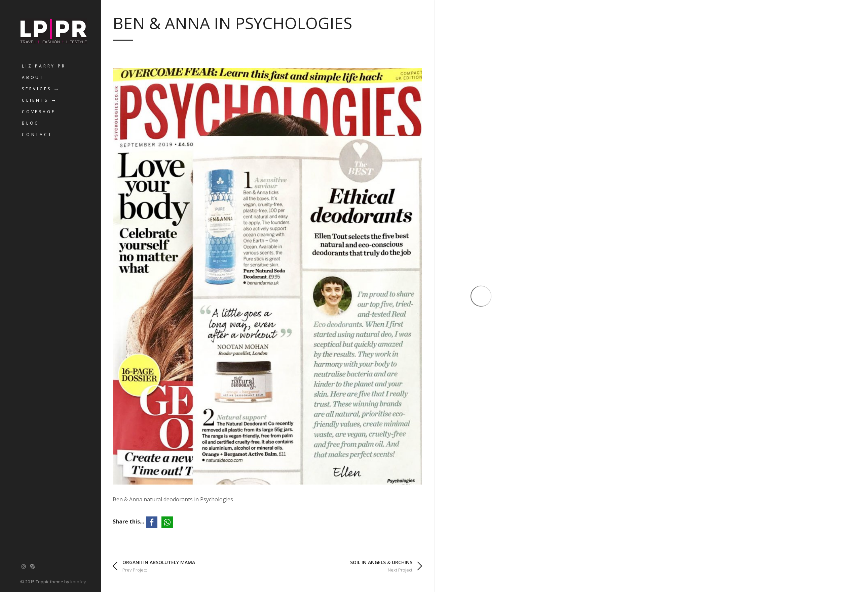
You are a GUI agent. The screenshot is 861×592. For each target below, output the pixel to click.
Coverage (38, 112)
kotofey (78, 582)
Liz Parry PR (44, 66)
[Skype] (32, 566)
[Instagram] (23, 566)
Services (36, 89)
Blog (30, 123)
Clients (35, 100)
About (33, 77)
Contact (37, 134)
